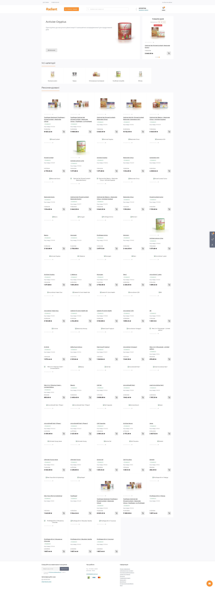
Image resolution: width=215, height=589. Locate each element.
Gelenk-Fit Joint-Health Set (79, 311)
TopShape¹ (73, 496)
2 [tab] (157, 57)
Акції (121, 585)
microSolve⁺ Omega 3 (130, 347)
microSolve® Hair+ (129, 385)
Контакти (122, 576)
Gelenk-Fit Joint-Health (104, 311)
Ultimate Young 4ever (51, 459)
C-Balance (73, 274)
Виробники (123, 581)
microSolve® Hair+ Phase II (79, 423)
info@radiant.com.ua (92, 574)
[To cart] (169, 53)
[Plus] (141, 520)
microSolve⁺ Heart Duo (51, 311)
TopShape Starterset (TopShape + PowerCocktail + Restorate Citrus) (54, 119)
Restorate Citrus (128, 157)
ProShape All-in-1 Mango (157, 496)
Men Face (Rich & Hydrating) (53, 496)
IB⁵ (150, 311)
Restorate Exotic (49, 197)
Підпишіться (64, 568)
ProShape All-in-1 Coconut (105, 539)
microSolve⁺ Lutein (156, 274)
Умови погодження (125, 574)
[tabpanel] (157, 39)
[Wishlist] (65, 98)
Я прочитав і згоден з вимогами (55, 573)
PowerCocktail (48, 157)
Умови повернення (125, 569)
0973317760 (142, 8)
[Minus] (126, 520)
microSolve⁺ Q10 (128, 311)
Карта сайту (123, 580)
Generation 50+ (154, 157)
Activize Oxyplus (102, 157)
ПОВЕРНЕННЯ (55, 2)
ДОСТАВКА (46, 2)
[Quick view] (65, 95)
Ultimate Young (75, 459)
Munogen (73, 235)
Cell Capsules (101, 423)
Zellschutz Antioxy (76, 347)
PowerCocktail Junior (156, 197)
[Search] (88, 9)
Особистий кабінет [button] (167, 2)
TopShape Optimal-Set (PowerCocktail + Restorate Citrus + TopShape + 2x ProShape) (81, 119)
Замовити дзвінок (143, 10)
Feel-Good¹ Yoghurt (103, 347)
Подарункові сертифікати (126, 583)
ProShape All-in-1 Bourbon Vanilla (81, 539)
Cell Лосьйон (127, 459)
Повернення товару (125, 578)
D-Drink (46, 347)
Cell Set (99, 385)
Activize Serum (128, 423)
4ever (151, 423)
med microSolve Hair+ (157, 385)
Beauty (72, 385)
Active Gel (100, 459)
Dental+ (152, 459)
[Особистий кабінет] (212, 244)
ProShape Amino (102, 235)
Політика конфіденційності (55, 572)
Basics (46, 235)
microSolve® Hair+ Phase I (52, 423)
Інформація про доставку (126, 570)
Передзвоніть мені (46, 581)
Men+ (125, 274)
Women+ (126, 235)
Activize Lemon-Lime (77, 161)
